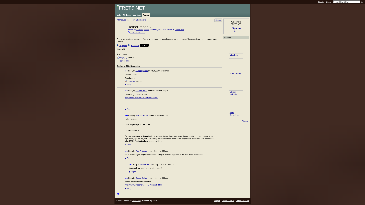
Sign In (328, 2)
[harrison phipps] (121, 33)
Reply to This (123, 60)
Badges (217, 200)
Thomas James (141, 90)
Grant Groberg (235, 73)
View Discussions (137, 32)
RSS (118, 194)
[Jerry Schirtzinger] (236, 104)
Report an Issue (228, 200)
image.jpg (123, 57)
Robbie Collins (141, 178)
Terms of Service (242, 200)
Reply (128, 84)
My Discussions (139, 19)
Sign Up (321, 2)
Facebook (135, 45)
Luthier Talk (179, 29)
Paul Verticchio (141, 151)
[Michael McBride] (236, 84)
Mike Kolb (234, 55)
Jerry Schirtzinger (235, 113)
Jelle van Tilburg (142, 115)
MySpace (123, 45)
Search (362, 2)
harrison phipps (142, 29)
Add (219, 20)
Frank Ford (136, 200)
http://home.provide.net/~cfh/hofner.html (141, 97)
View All (245, 121)
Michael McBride (233, 93)
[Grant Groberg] (236, 65)
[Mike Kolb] (236, 47)
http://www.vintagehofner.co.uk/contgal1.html (143, 184)
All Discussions (123, 19)
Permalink (126, 71)
